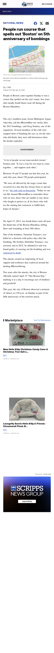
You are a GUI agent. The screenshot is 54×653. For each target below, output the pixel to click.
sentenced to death (12, 252)
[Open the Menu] (4, 4)
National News (13, 23)
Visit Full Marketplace (42, 320)
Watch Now (46, 4)
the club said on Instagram (22, 190)
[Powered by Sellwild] (47, 474)
